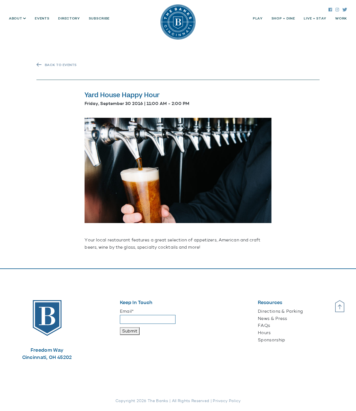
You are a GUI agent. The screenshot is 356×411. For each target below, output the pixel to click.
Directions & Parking (280, 311)
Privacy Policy (227, 400)
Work (341, 18)
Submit (129, 331)
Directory (69, 18)
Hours (264, 332)
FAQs (264, 325)
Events (42, 18)
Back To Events (61, 65)
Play (258, 18)
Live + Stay (315, 18)
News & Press (272, 318)
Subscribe (99, 18)
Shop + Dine (283, 18)
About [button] (16, 18)
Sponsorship (271, 339)
